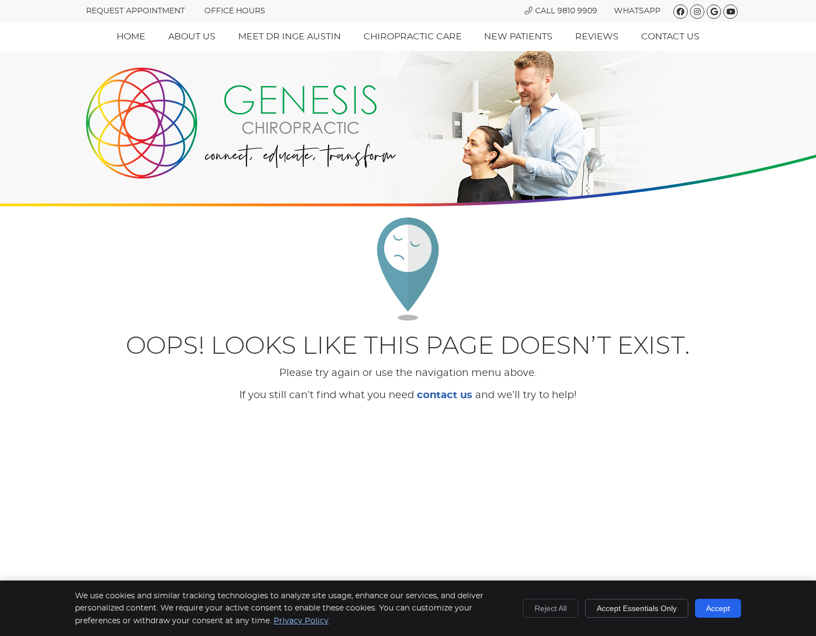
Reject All (551, 608)
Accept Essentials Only (637, 608)
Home (131, 36)
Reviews (596, 36)
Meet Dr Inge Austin (289, 36)
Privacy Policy (301, 621)
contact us (444, 395)
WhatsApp (637, 11)
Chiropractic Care (413, 36)
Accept (718, 608)
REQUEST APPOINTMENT (135, 11)
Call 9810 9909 (566, 11)
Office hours (234, 11)
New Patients (518, 36)
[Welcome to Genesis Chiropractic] (241, 123)
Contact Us (670, 36)
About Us (191, 36)
